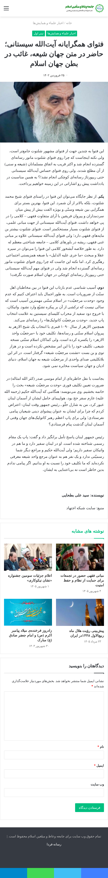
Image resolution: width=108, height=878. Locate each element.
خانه (69, 23)
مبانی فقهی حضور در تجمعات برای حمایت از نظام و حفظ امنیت (82, 580)
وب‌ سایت (97, 784)
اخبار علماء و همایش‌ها (48, 23)
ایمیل (99, 765)
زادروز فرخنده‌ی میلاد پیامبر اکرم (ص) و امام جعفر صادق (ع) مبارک (30, 635)
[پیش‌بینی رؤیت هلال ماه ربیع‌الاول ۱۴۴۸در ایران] (80, 612)
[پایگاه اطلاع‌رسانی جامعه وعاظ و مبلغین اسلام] (84, 8)
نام (100, 747)
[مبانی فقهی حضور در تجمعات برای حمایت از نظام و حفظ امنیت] (80, 557)
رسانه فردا (54, 844)
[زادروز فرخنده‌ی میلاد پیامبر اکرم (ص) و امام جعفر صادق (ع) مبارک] (28, 612)
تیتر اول (38, 33)
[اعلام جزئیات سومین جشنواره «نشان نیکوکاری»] (28, 557)
